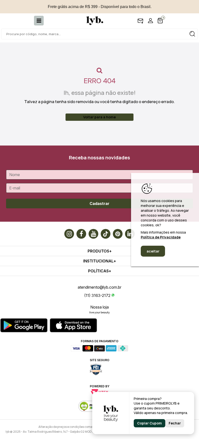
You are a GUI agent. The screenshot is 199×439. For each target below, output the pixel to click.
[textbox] (99, 34)
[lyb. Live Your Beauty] (92, 20)
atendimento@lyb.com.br (99, 287)
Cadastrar (99, 203)
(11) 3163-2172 (97, 295)
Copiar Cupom (149, 423)
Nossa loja (99, 307)
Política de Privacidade (161, 237)
